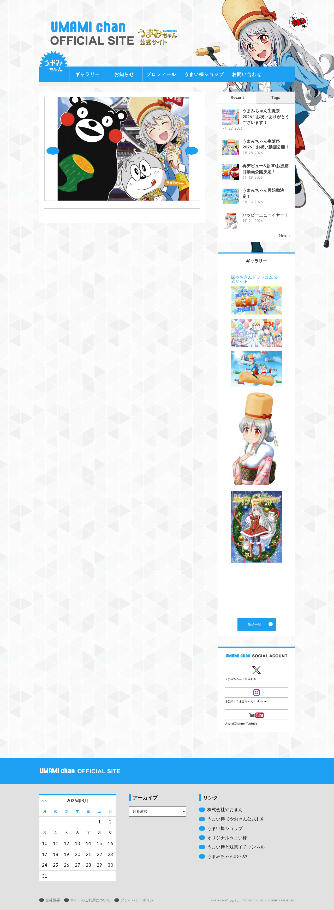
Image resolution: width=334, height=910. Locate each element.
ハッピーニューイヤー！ (265, 214)
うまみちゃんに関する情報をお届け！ (53, 65)
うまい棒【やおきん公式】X (235, 819)
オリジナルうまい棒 (227, 837)
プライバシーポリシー (139, 900)
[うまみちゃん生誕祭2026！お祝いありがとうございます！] (230, 124)
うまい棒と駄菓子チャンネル (236, 846)
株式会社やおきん (225, 809)
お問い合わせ (247, 74)
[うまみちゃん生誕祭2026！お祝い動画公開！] (230, 154)
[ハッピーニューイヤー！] (230, 228)
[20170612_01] (122, 199)
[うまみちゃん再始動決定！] (230, 203)
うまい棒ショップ (204, 74)
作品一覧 (256, 442)
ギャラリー (87, 74)
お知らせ (124, 74)
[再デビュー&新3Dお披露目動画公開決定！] (230, 179)
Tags (275, 97)
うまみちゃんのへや (227, 856)
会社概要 (52, 900)
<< (44, 800)
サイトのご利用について (90, 900)
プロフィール (161, 74)
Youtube (256, 714)
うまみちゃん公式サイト (116, 33)
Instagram (256, 692)
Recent (237, 97)
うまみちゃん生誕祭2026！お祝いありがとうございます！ (265, 116)
